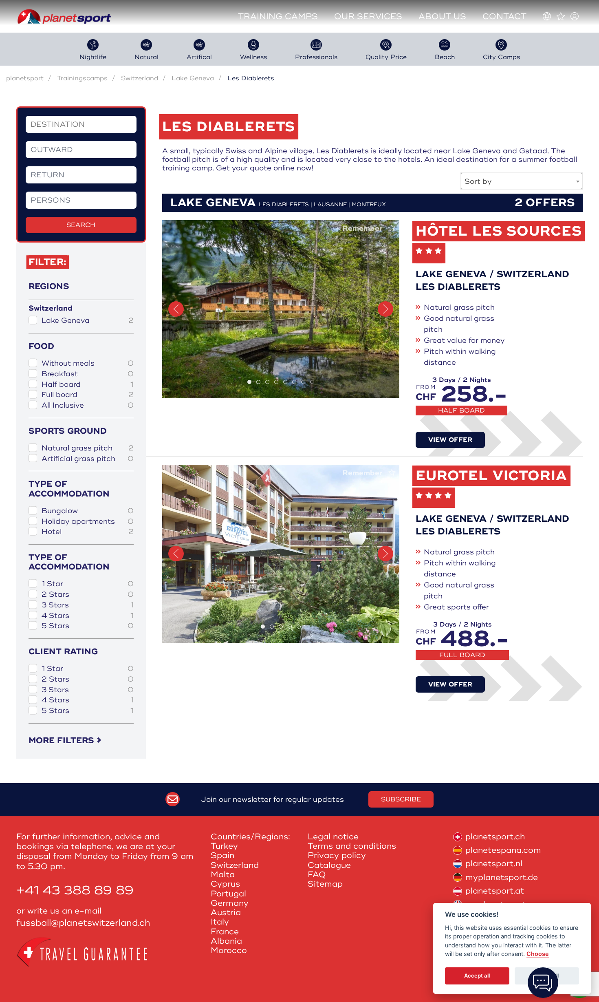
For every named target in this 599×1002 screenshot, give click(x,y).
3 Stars (88, 605)
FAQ (317, 875)
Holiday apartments (88, 521)
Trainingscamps (82, 78)
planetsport (25, 78)
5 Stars (88, 626)
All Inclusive (88, 405)
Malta (223, 875)
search (80, 225)
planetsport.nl (493, 863)
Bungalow (88, 511)
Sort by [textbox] (478, 181)
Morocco (229, 950)
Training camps (278, 16)
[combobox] (521, 181)
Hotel (88, 531)
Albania (226, 941)
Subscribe (401, 799)
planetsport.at (494, 891)
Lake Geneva (193, 78)
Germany (230, 903)
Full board (88, 395)
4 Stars (88, 615)
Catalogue (329, 865)
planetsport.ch (495, 836)
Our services (368, 16)
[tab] (249, 382)
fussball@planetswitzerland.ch (83, 923)
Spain (222, 855)
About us (442, 16)
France (225, 932)
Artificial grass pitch (88, 459)
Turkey (224, 846)
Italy (220, 922)
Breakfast (88, 374)
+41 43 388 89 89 (75, 890)
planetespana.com (503, 850)
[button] (176, 309)
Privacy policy (337, 855)
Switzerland (139, 78)
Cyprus (225, 884)
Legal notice (333, 837)
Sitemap (325, 884)
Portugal (228, 894)
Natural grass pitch (88, 448)
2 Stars (88, 594)
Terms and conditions (352, 846)
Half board (88, 384)
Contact (504, 16)
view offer (450, 440)
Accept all (477, 976)
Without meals (88, 363)
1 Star (88, 584)
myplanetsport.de (501, 877)
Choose (537, 954)
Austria (226, 912)
